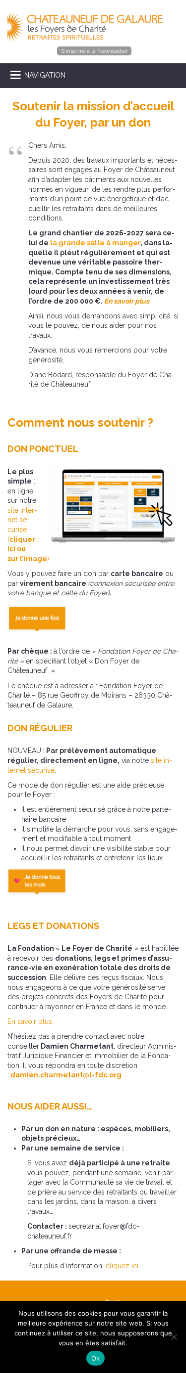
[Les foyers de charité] (87, 26)
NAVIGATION (44, 75)
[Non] (174, 1337)
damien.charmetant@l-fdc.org (66, 1075)
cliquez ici (121, 1266)
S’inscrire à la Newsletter (94, 50)
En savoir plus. (30, 1021)
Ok (95, 1358)
